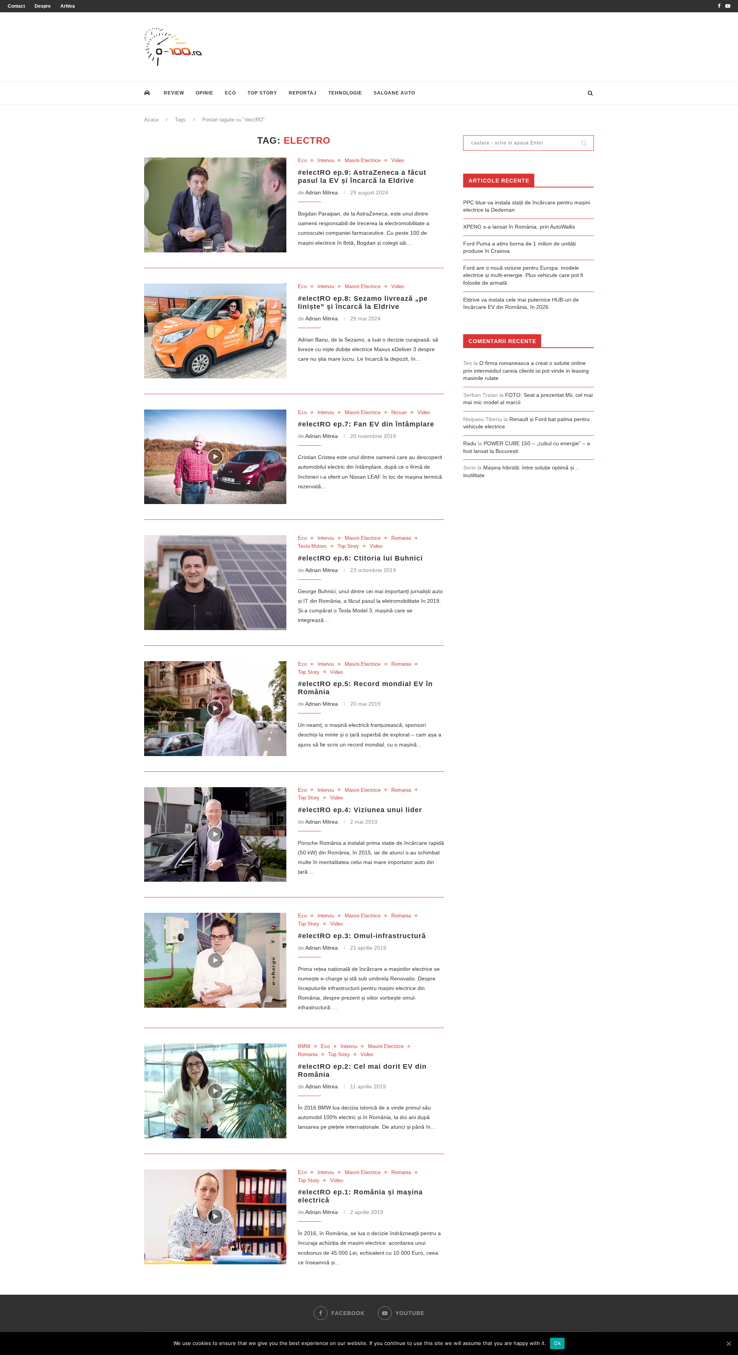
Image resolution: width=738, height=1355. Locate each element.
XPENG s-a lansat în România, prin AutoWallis (519, 227)
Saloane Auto (394, 93)
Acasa (151, 120)
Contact (16, 6)
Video (397, 160)
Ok (557, 1343)
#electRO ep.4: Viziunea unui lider (360, 810)
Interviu (325, 160)
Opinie (204, 93)
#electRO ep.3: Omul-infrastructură (362, 936)
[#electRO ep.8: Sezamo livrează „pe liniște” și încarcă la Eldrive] (215, 331)
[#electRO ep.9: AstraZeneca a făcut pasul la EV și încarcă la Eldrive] (215, 205)
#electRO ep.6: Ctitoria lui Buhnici (360, 558)
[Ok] (728, 1343)
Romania (401, 538)
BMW (304, 1046)
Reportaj (303, 93)
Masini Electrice (363, 160)
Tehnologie (345, 93)
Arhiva (67, 6)
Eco (230, 93)
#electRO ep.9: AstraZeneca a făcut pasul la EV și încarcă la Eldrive (362, 176)
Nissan (399, 412)
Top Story (262, 93)
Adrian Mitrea (321, 192)
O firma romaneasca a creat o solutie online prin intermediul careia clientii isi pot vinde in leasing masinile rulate (526, 370)
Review (174, 93)
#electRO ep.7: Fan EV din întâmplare (366, 424)
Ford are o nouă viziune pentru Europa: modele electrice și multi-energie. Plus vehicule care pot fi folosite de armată (523, 275)
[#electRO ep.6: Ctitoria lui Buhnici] (215, 582)
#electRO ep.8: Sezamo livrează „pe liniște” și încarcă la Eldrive (363, 302)
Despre (43, 6)
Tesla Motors (312, 546)
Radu (469, 443)
